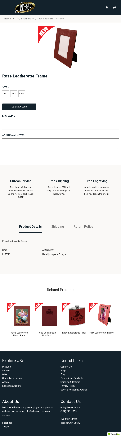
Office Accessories (12, 378)
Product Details (30, 226)
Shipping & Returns (70, 382)
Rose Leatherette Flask (74, 332)
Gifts (4, 374)
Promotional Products (71, 378)
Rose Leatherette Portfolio (47, 334)
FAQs (63, 370)
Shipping (57, 226)
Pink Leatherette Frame (101, 332)
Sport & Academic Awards (73, 389)
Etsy (62, 374)
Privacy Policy (67, 385)
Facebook (7, 422)
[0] (115, 7)
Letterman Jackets (12, 385)
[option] (60, 48)
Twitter (5, 426)
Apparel (6, 382)
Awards (6, 370)
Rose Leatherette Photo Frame (19, 334)
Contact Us (66, 366)
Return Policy (83, 226)
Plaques (6, 366)
